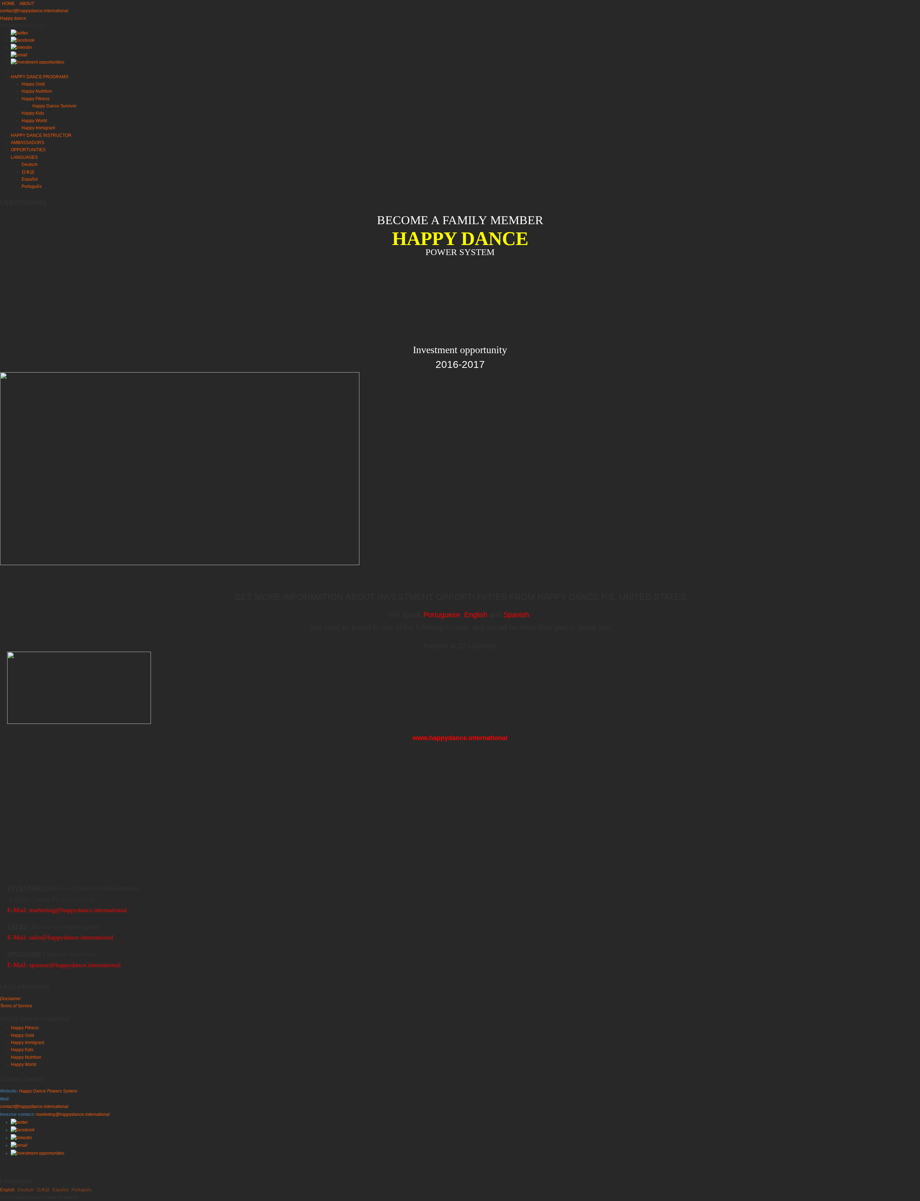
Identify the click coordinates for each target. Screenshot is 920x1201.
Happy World (23, 1064)
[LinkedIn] (21, 47)
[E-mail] (19, 54)
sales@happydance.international (71, 937)
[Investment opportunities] (37, 62)
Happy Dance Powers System (48, 1091)
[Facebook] (22, 40)
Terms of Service (16, 1005)
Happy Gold (22, 1035)
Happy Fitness (25, 1027)
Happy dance (13, 18)
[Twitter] (19, 33)
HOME (8, 3)
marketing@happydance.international (78, 910)
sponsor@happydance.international (75, 965)
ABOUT (26, 3)
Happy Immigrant (27, 1042)
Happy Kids (22, 1049)
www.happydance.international (460, 738)
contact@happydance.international (34, 10)
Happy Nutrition (26, 1057)
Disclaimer (10, 998)
